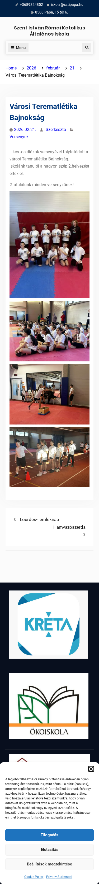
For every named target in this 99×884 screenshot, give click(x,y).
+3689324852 (31, 4)
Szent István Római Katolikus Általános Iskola (49, 30)
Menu (21, 47)
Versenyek (19, 136)
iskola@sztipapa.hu (67, 4)
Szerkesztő (56, 129)
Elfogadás (49, 835)
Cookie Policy (34, 877)
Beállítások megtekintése (49, 864)
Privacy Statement (59, 877)
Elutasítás (49, 849)
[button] (91, 769)
